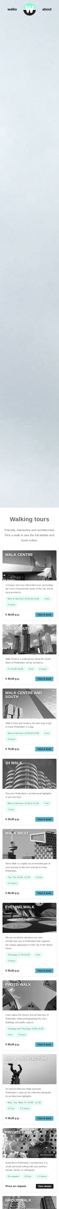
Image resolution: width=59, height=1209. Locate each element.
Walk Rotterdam (29, 9)
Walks (12, 9)
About (46, 9)
